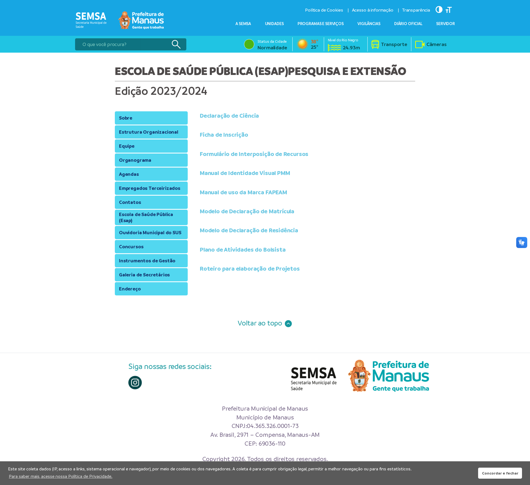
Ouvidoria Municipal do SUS (150, 233)
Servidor (445, 23)
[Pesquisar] (176, 44)
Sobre (125, 118)
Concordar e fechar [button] (500, 473)
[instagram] (135, 382)
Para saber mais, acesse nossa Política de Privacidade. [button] (60, 476)
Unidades (274, 23)
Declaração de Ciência (229, 115)
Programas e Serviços (321, 23)
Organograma (135, 160)
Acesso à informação (372, 10)
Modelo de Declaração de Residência (249, 230)
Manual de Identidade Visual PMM (245, 173)
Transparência (416, 10)
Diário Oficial (408, 23)
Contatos (130, 202)
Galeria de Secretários (144, 275)
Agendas (129, 174)
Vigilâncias (368, 23)
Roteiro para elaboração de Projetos (250, 268)
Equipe (126, 146)
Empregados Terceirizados (149, 188)
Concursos (131, 247)
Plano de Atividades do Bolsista (242, 249)
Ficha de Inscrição (224, 134)
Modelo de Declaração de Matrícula (247, 211)
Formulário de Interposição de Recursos (254, 153)
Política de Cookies (324, 10)
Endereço (130, 289)
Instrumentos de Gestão (147, 261)
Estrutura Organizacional (148, 132)
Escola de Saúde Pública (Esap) (146, 217)
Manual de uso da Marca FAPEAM (243, 192)
